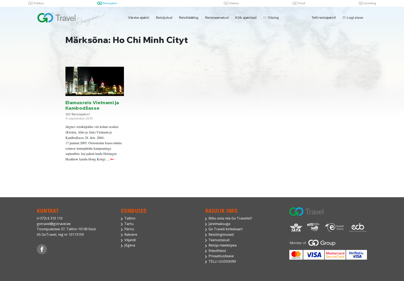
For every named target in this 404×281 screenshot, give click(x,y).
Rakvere (130, 234)
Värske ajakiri (138, 17)
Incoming (370, 3)
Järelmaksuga (219, 223)
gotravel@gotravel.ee (54, 223)
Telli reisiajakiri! (324, 17)
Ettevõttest (217, 250)
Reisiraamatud (217, 17)
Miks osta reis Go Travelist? (230, 218)
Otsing (273, 17)
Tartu (128, 223)
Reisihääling (188, 17)
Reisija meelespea (223, 245)
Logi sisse (354, 17)
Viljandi (130, 240)
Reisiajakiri (110, 3)
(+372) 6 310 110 (49, 218)
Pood (301, 3)
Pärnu (129, 229)
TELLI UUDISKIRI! (222, 261)
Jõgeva (129, 245)
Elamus (234, 3)
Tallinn (129, 218)
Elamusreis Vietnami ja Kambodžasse (92, 105)
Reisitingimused (221, 234)
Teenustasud (219, 240)
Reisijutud (164, 17)
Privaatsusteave (221, 256)
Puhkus (39, 3)
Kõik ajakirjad (245, 17)
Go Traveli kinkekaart (226, 229)
